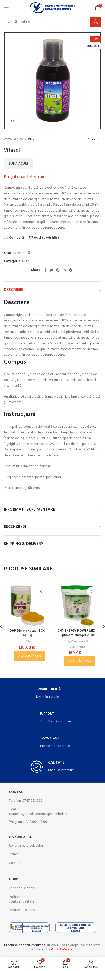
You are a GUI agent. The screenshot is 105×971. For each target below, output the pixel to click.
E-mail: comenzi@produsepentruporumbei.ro (29, 811)
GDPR (13, 879)
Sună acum (18, 163)
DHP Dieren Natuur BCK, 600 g (27, 633)
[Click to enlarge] (13, 121)
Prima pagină (14, 139)
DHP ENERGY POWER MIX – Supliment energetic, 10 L (77, 633)
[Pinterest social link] (58, 270)
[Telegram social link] (70, 270)
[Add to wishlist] (41, 591)
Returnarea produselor (26, 846)
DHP (31, 139)
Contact (17, 792)
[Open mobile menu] (6, 8)
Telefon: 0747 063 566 (25, 801)
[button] (29, 656)
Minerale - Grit (81, 641)
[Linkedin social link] (64, 270)
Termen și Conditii (22, 888)
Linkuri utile (20, 837)
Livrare (14, 854)
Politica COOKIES (22, 910)
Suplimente (78, 646)
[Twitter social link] (51, 270)
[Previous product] (88, 139)
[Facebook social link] (45, 270)
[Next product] (98, 139)
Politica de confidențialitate (22, 899)
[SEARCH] (95, 22)
